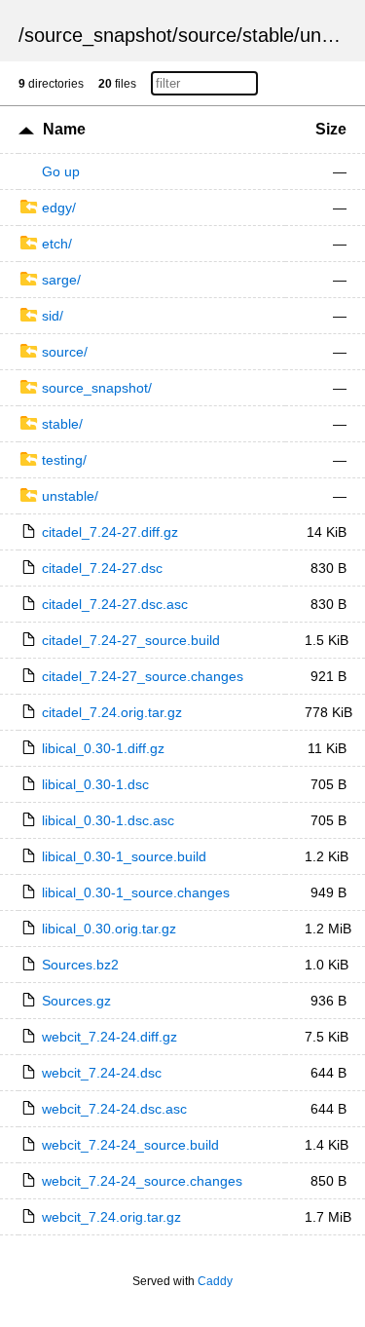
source (207, 35)
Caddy (215, 1281)
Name (64, 129)
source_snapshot (98, 35)
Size (331, 129)
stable (268, 35)
